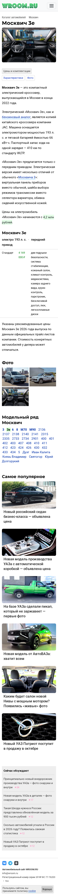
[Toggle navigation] (51, 6)
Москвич (33, 17)
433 (5, 452)
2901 (35, 438)
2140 (25, 434)
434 (13, 452)
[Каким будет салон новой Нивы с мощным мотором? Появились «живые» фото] (29, 679)
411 (44, 443)
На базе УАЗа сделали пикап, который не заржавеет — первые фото (28, 611)
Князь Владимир (14, 457)
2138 (15, 434)
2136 (41, 429)
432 (44, 448)
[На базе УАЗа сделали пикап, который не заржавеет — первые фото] (29, 589)
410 (36, 443)
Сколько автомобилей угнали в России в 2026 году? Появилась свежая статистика (29, 829)
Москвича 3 (26, 177)
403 (13, 443)
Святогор (35, 457)
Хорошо (47, 889)
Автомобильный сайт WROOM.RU (20, 869)
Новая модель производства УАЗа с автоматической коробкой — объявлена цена (28, 564)
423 (13, 448)
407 (21, 443)
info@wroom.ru (10, 873)
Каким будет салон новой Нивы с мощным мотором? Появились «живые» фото (27, 701)
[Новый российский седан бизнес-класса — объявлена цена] (29, 494)
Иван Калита (41, 452)
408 (28, 443)
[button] (4, 45)
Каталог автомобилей (14, 17)
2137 (6, 434)
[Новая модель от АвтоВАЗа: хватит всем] (29, 636)
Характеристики (13, 77)
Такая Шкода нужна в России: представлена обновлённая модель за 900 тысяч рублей (28, 812)
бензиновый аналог (16, 117)
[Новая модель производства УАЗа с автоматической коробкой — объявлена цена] (29, 542)
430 (36, 448)
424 (21, 448)
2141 (35, 434)
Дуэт (26, 452)
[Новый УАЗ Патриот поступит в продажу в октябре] (29, 726)
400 (43, 438)
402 (5, 443)
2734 (25, 438)
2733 (15, 438)
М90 (32, 429)
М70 (24, 429)
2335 (6, 438)
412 (5, 448)
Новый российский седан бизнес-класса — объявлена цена (27, 516)
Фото (30, 77)
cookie (32, 891)
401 (51, 438)
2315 (44, 434)
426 (28, 448)
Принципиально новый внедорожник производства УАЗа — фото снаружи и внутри (28, 783)
